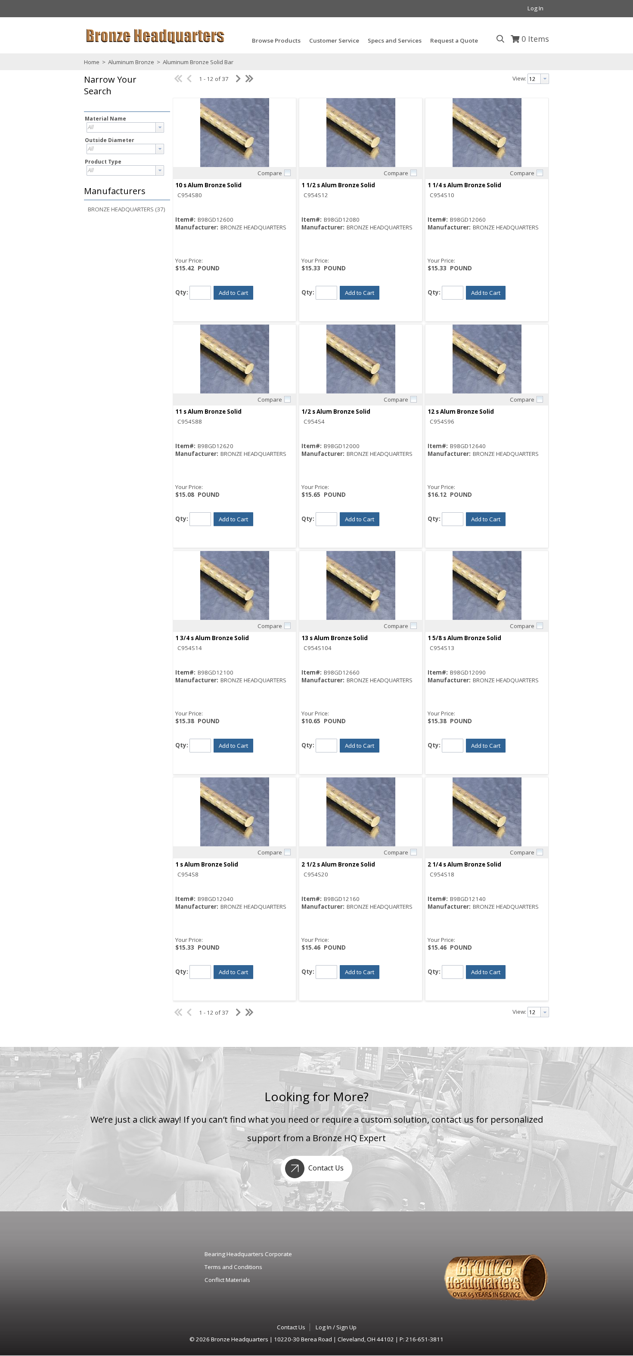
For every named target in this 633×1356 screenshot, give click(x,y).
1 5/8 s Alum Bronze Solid (464, 638)
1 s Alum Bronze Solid (206, 864)
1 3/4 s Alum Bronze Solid (212, 638)
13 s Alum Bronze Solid (334, 638)
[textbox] (121, 127)
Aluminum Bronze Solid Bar (197, 62)
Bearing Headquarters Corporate (248, 1254)
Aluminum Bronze (131, 62)
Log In (535, 8)
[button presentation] (160, 127)
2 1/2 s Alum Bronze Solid (338, 864)
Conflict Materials (227, 1280)
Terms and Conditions (233, 1267)
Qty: (181, 292)
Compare (270, 173)
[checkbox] (287, 172)
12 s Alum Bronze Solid (461, 411)
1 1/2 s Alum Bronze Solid (338, 185)
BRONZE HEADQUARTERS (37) (126, 209)
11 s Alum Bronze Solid (208, 411)
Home (91, 62)
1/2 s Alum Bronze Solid (335, 411)
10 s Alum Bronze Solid (208, 185)
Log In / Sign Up (336, 1327)
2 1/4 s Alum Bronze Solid (464, 864)
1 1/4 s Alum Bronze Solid (464, 185)
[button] (125, 91)
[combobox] (125, 127)
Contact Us (325, 1168)
